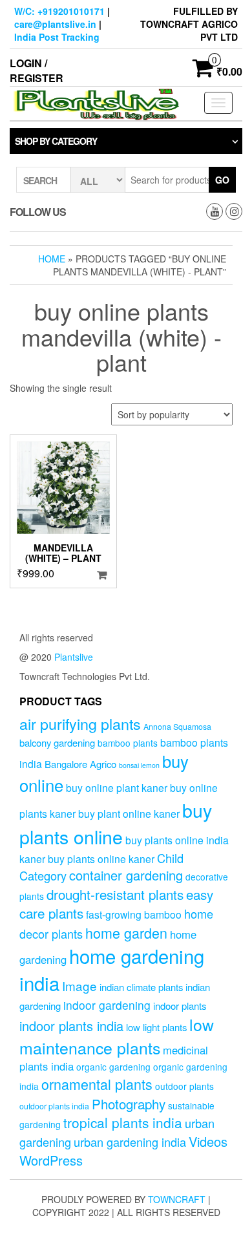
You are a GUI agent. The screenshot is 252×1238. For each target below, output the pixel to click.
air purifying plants (80, 723)
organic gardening (113, 1066)
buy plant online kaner (129, 813)
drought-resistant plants (115, 894)
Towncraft (176, 1199)
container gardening (126, 875)
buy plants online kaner (101, 858)
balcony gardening (57, 742)
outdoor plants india (54, 1106)
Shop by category (56, 140)
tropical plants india (122, 1122)
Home (51, 258)
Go (222, 179)
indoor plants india (71, 1025)
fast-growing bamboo (134, 914)
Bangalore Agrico (80, 764)
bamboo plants (128, 742)
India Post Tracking (57, 36)
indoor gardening (107, 1005)
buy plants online (115, 822)
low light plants (156, 1027)
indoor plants (179, 1005)
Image (79, 985)
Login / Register (36, 70)
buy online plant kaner (116, 787)
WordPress (51, 1160)
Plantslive (73, 656)
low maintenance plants (116, 1035)
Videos (208, 1141)
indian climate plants (141, 987)
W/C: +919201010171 (59, 11)
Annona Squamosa (177, 726)
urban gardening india (130, 1141)
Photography (128, 1103)
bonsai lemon (139, 765)
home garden (126, 933)
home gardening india (111, 969)
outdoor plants (184, 1086)
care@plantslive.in (55, 23)
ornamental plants (96, 1084)
